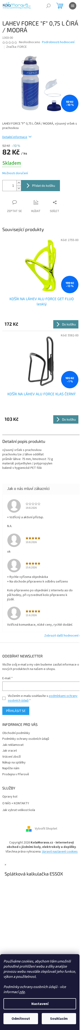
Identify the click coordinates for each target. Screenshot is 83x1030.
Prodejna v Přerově (15, 774)
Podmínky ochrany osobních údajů (25, 739)
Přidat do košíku (43, 185)
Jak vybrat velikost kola (18, 810)
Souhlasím (59, 1018)
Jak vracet (9, 750)
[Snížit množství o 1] (18, 188)
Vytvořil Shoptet (46, 828)
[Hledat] (48, 5)
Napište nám (10, 768)
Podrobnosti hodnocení (58, 42)
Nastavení (39, 1003)
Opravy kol (9, 797)
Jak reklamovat (13, 745)
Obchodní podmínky (16, 733)
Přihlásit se (16, 711)
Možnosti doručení (15, 173)
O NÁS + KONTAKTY (15, 803)
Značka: (16, 47)
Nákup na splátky (14, 762)
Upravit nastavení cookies (60, 851)
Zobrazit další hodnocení (61, 635)
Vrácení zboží (11, 756)
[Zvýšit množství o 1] (18, 183)
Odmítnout (21, 1018)
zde (22, 992)
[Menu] (72, 5)
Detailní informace (14, 137)
